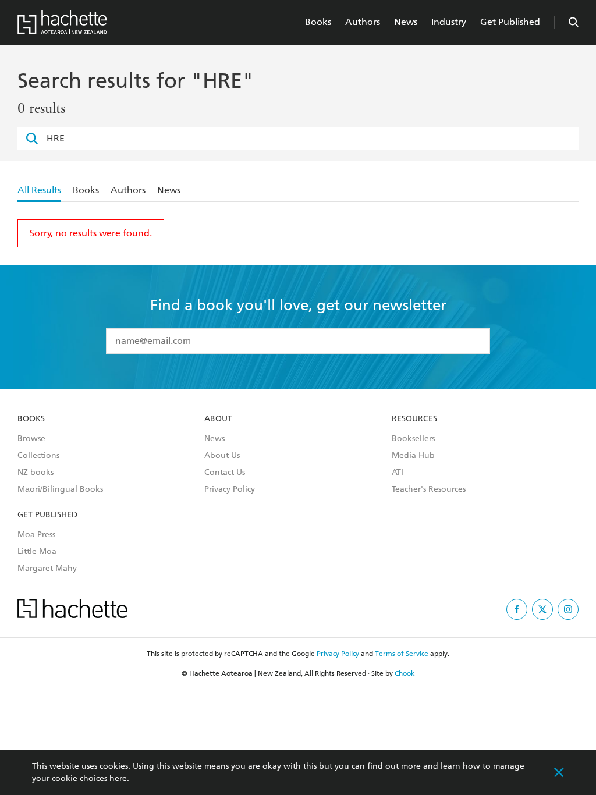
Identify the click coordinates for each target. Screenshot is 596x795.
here (118, 778)
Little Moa (36, 552)
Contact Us (224, 473)
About (218, 419)
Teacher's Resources (429, 489)
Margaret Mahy (47, 569)
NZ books (35, 473)
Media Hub (413, 456)
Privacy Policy (229, 489)
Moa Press (36, 535)
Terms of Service (401, 654)
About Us (222, 456)
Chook (405, 673)
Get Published (510, 21)
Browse (31, 439)
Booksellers (413, 439)
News (405, 21)
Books (318, 21)
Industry (448, 21)
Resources (414, 419)
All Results (39, 190)
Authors (362, 21)
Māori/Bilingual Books (60, 489)
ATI (397, 473)
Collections (38, 456)
